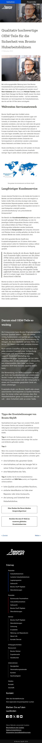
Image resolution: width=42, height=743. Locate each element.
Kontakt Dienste (15, 639)
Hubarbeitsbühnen (16, 574)
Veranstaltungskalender (18, 669)
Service (10, 617)
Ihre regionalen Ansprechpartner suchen (20, 702)
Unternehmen (13, 663)
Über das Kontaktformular (15, 699)
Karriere (13, 673)
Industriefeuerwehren (17, 602)
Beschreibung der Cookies (15, 727)
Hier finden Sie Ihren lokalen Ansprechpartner (19, 509)
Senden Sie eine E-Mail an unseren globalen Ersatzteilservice (19, 521)
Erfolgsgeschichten (15, 645)
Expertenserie (15, 654)
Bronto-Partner (15, 651)
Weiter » (37, 535)
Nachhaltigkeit (15, 676)
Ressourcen (12, 648)
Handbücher (14, 658)
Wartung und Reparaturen (19, 633)
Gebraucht (13, 583)
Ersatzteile (14, 630)
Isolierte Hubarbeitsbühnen (19, 577)
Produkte (11, 570)
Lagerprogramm (15, 580)
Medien (10, 681)
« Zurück (5, 535)
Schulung (13, 626)
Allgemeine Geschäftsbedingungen (18, 732)
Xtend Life (13, 636)
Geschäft (11, 688)
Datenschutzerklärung (13, 730)
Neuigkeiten (14, 666)
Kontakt (11, 684)
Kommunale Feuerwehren (19, 598)
